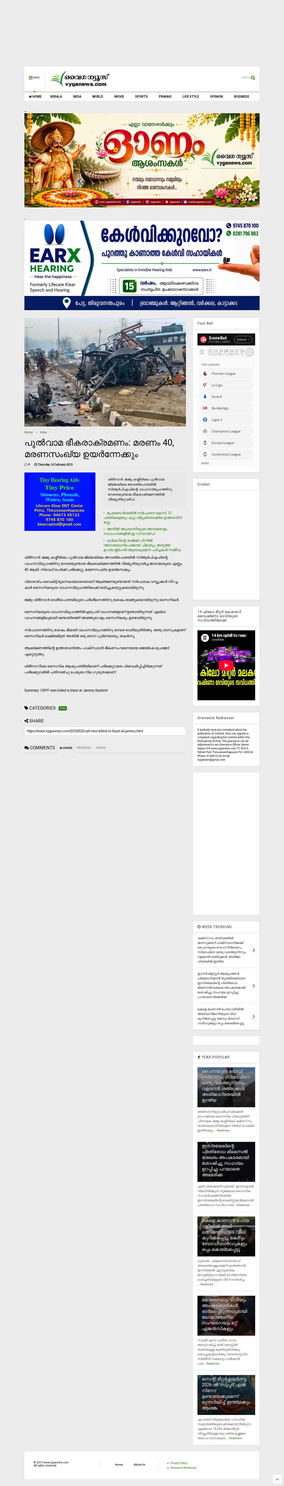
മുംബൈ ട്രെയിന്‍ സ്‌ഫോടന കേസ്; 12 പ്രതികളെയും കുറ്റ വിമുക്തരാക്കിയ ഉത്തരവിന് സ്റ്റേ (142, 517)
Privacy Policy (179, 1463)
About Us (139, 1464)
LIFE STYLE (191, 96)
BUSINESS (241, 96)
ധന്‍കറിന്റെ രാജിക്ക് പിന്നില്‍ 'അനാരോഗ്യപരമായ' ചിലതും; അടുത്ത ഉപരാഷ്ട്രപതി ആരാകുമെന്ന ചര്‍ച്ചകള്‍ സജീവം (142, 545)
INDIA (77, 96)
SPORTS (141, 96)
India (43, 432)
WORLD (97, 96)
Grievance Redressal (183, 1467)
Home (28, 432)
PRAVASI (165, 96)
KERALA (56, 96)
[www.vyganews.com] (80, 88)
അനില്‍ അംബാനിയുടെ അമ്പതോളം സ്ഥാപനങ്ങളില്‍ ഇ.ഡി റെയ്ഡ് (135, 531)
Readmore (223, 1130)
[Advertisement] (142, 35)
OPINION (216, 96)
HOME (36, 96)
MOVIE (119, 96)
